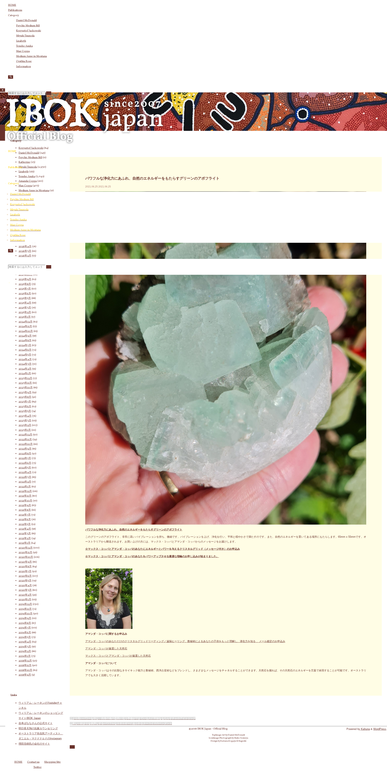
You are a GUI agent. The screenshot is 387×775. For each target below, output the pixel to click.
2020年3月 (25, 590)
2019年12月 (25, 604)
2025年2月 (25, 312)
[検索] (10, 77)
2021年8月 (25, 510)
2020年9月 (25, 562)
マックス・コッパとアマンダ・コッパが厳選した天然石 (118, 655)
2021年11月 (25, 496)
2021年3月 (25, 533)
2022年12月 (25, 435)
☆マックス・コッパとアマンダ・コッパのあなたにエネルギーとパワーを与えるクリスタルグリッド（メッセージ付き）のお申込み (162, 548)
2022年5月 (25, 468)
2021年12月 (25, 491)
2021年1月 (24, 543)
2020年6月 (25, 576)
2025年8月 (25, 284)
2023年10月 (26, 388)
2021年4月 (25, 529)
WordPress (379, 729)
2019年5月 (25, 637)
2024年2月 (25, 369)
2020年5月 (25, 581)
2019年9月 (25, 618)
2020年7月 (25, 571)
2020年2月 (25, 595)
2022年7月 (25, 458)
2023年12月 (25, 378)
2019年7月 (25, 628)
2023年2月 (25, 425)
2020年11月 (25, 552)
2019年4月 (25, 642)
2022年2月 (25, 482)
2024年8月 (25, 340)
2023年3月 (25, 421)
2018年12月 (25, 661)
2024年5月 (25, 355)
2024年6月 (25, 350)
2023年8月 (25, 397)
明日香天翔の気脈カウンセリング (38, 728)
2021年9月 (25, 505)
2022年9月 (25, 449)
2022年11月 (25, 439)
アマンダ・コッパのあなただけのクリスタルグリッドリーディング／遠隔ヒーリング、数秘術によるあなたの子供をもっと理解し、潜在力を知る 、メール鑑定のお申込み (185, 641)
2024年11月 (25, 326)
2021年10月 (25, 501)
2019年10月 (25, 614)
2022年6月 (25, 463)
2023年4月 (25, 416)
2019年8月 (25, 623)
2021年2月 (25, 538)
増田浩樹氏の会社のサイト (34, 743)
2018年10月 (25, 670)
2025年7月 (25, 289)
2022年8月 (25, 454)
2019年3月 (25, 647)
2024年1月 (25, 373)
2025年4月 (25, 303)
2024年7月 (25, 345)
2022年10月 (26, 444)
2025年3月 (25, 308)
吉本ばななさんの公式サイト (36, 723)
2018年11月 (25, 665)
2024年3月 (25, 364)
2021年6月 (25, 519)
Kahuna (365, 729)
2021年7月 (25, 515)
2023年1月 (25, 430)
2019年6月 (25, 632)
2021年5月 (25, 524)
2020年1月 (25, 599)
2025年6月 (25, 294)
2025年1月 (25, 317)
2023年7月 (25, 402)
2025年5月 (25, 298)
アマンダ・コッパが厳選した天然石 (106, 648)
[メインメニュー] (2, 133)
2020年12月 (26, 548)
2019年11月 (25, 609)
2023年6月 (25, 406)
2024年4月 (25, 359)
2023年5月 (25, 411)
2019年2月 (25, 651)
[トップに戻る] (72, 747)
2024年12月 (25, 322)
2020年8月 (25, 566)
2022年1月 (25, 487)
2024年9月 (25, 336)
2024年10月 (26, 331)
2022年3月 (25, 477)
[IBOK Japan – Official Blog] (84, 147)
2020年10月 (26, 557)
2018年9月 (25, 675)
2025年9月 (25, 279)
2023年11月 (25, 383)
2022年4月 (25, 472)
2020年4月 (25, 585)
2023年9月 (25, 392)
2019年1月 (25, 656)
